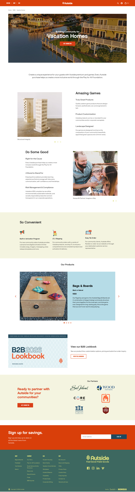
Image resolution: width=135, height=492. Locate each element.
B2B (14, 10)
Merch (17, 469)
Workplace (46, 469)
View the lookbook (78, 356)
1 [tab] (55, 141)
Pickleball (17, 463)
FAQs (60, 466)
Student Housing (47, 459)
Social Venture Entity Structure (33, 467)
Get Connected (67, 44)
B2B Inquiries (30, 480)
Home (9, 10)
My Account (62, 459)
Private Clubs (46, 478)
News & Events (31, 474)
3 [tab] (60, 141)
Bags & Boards (19, 459)
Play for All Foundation (33, 463)
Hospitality (46, 475)
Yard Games (18, 466)
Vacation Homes (21, 10)
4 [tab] (70, 322)
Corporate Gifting (48, 482)
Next (119, 296)
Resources (30, 471)
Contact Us (62, 478)
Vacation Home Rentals (49, 466)
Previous (16, 296)
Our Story (30, 459)
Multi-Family (46, 463)
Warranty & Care (63, 482)
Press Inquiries (63, 475)
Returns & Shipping (64, 463)
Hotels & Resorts (47, 472)
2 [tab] (57, 141)
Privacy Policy (62, 469)
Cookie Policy (62, 472)
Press (28, 477)
